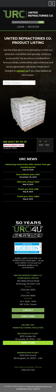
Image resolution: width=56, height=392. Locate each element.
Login (20, 27)
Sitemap (36, 389)
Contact (28, 310)
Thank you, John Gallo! (28, 196)
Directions (28, 316)
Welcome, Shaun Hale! (28, 182)
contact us (22, 71)
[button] (52, 3)
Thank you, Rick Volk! (28, 189)
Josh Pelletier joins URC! (28, 174)
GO (41, 22)
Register (33, 27)
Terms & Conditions (34, 386)
